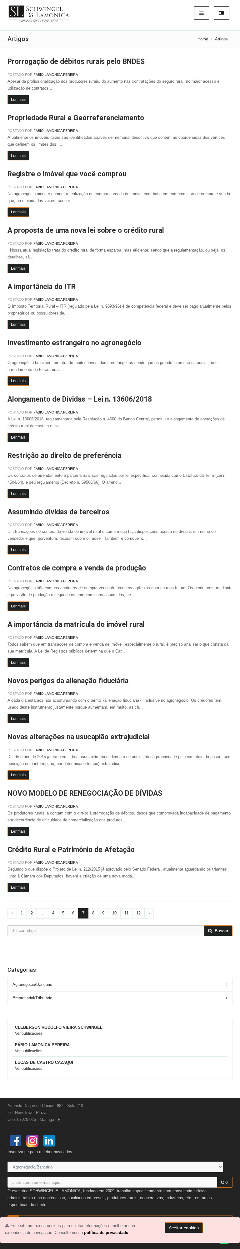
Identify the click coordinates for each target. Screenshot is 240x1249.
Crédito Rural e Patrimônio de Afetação (71, 850)
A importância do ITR (42, 287)
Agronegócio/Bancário (32, 984)
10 (114, 913)
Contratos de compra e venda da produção (77, 568)
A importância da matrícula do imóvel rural (76, 624)
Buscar (220, 930)
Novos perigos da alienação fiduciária (68, 681)
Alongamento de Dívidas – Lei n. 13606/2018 (80, 399)
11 (126, 913)
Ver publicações (28, 1033)
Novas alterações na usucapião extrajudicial (79, 737)
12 (138, 913)
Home (203, 39)
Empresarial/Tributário (32, 998)
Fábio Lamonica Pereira (55, 74)
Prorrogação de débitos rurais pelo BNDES (76, 61)
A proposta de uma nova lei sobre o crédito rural (86, 230)
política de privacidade (106, 1232)
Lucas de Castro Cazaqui (44, 1062)
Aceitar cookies (184, 1227)
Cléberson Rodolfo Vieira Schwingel (58, 1027)
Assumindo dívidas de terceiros (58, 512)
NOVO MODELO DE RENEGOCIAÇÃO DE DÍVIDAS (85, 793)
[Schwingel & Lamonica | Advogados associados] (39, 14)
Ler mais (18, 99)
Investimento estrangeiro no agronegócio (74, 343)
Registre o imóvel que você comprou (67, 174)
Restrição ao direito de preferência (64, 455)
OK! (224, 1182)
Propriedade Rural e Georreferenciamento (76, 118)
